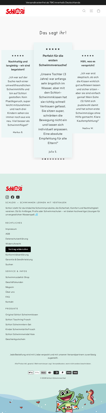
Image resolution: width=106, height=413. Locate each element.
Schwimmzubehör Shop (17, 277)
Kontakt (10, 302)
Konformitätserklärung (17, 254)
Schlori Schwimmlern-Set (18, 324)
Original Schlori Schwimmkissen (22, 314)
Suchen (9, 264)
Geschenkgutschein (15, 339)
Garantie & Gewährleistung (19, 259)
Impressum (11, 229)
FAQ (8, 297)
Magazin (10, 287)
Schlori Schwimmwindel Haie (20, 334)
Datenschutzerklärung (17, 239)
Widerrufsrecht (13, 243)
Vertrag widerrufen (18, 249)
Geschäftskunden (14, 282)
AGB (8, 234)
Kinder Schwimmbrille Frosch (20, 329)
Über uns (10, 292)
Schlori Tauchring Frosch (18, 319)
